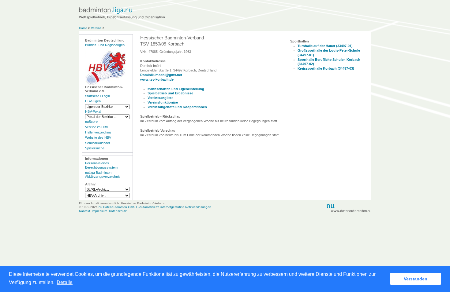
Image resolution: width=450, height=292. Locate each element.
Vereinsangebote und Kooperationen (177, 107)
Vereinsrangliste (160, 98)
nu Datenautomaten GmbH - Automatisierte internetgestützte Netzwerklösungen (155, 207)
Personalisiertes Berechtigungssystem (101, 165)
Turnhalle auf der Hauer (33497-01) (325, 46)
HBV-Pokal (93, 111)
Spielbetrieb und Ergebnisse (170, 93)
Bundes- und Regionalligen (105, 45)
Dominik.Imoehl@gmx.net (161, 75)
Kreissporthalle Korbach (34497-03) (326, 68)
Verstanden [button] (415, 278)
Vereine (96, 28)
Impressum (99, 211)
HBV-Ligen (93, 101)
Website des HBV (98, 137)
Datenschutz (118, 211)
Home (83, 28)
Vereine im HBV (96, 127)
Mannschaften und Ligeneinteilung (176, 89)
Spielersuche (94, 148)
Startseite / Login (97, 96)
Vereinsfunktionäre (163, 102)
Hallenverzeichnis (98, 132)
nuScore (91, 121)
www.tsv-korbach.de (157, 79)
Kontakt (84, 211)
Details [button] (65, 282)
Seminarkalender (97, 143)
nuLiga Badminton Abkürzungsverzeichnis (102, 174)
